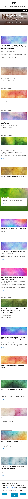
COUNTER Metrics (10, 487)
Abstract (2, 58)
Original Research (4, 34)
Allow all (23, 494)
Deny (5, 494)
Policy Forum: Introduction (6, 88)
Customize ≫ (15, 494)
